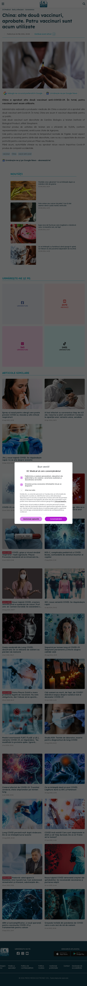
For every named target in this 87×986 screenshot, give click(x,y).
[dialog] (43, 493)
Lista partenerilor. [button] (60, 501)
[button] (43, 490)
